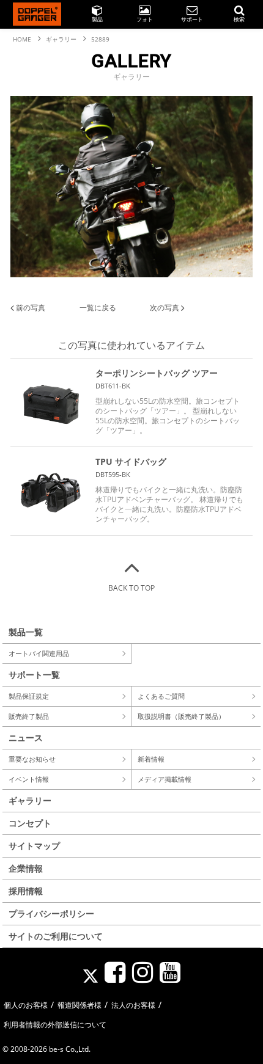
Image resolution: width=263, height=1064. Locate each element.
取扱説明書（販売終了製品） (181, 716)
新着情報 (151, 758)
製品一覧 (26, 632)
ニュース (26, 737)
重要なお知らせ (32, 758)
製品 (97, 19)
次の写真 (165, 307)
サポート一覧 (34, 674)
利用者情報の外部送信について (55, 1024)
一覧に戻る (98, 307)
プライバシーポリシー (51, 913)
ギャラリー (30, 800)
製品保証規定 (29, 696)
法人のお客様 (133, 1005)
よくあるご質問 (161, 696)
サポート (192, 19)
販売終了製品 (29, 716)
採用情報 (26, 891)
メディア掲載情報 (164, 779)
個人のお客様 (26, 1005)
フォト (144, 19)
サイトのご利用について (56, 936)
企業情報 (26, 868)
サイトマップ (34, 845)
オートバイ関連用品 (39, 653)
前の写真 (29, 307)
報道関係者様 (79, 1005)
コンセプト (30, 823)
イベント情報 (29, 779)
